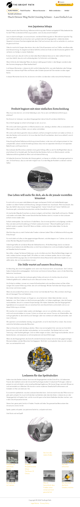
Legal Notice (35, 503)
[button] (64, 4)
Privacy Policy (44, 503)
